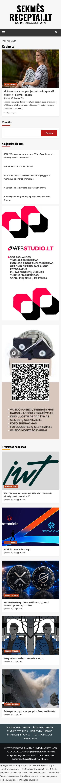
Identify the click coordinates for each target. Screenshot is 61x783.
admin (8, 98)
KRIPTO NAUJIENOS (11, 595)
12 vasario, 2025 (19, 98)
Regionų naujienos (9, 779)
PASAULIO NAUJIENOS (12, 704)
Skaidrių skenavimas (10, 769)
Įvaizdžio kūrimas (37, 772)
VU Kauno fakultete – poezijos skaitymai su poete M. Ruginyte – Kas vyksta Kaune (29, 93)
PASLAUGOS (30, 738)
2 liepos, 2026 (18, 609)
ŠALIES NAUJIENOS (43, 727)
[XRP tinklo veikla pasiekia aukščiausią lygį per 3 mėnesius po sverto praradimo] (30, 580)
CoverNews (29, 758)
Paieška (7, 122)
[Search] (56, 32)
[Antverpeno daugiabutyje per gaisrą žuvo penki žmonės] (30, 688)
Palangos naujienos (28, 779)
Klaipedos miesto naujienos (35, 769)
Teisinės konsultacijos (43, 765)
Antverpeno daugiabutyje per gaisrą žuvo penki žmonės (27, 198)
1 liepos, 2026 (18, 661)
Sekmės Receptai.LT (30, 12)
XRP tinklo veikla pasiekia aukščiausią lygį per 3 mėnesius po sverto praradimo (27, 177)
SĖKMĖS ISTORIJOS (11, 486)
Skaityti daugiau (10, 113)
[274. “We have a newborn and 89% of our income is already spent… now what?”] (30, 471)
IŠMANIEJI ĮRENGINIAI (12, 651)
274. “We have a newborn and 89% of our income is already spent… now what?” (29, 156)
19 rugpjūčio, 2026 (19, 499)
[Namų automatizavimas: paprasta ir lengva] (30, 635)
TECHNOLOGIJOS (10, 542)
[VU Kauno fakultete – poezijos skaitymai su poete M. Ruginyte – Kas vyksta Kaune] (30, 68)
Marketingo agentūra (20, 765)
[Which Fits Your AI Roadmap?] (30, 527)
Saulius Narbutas (19, 772)
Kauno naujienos (48, 776)
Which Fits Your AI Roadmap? (18, 166)
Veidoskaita (53, 772)
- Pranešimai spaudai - (29, 776)
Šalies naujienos (10, 84)
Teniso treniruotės (9, 776)
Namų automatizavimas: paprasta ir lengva (25, 187)
